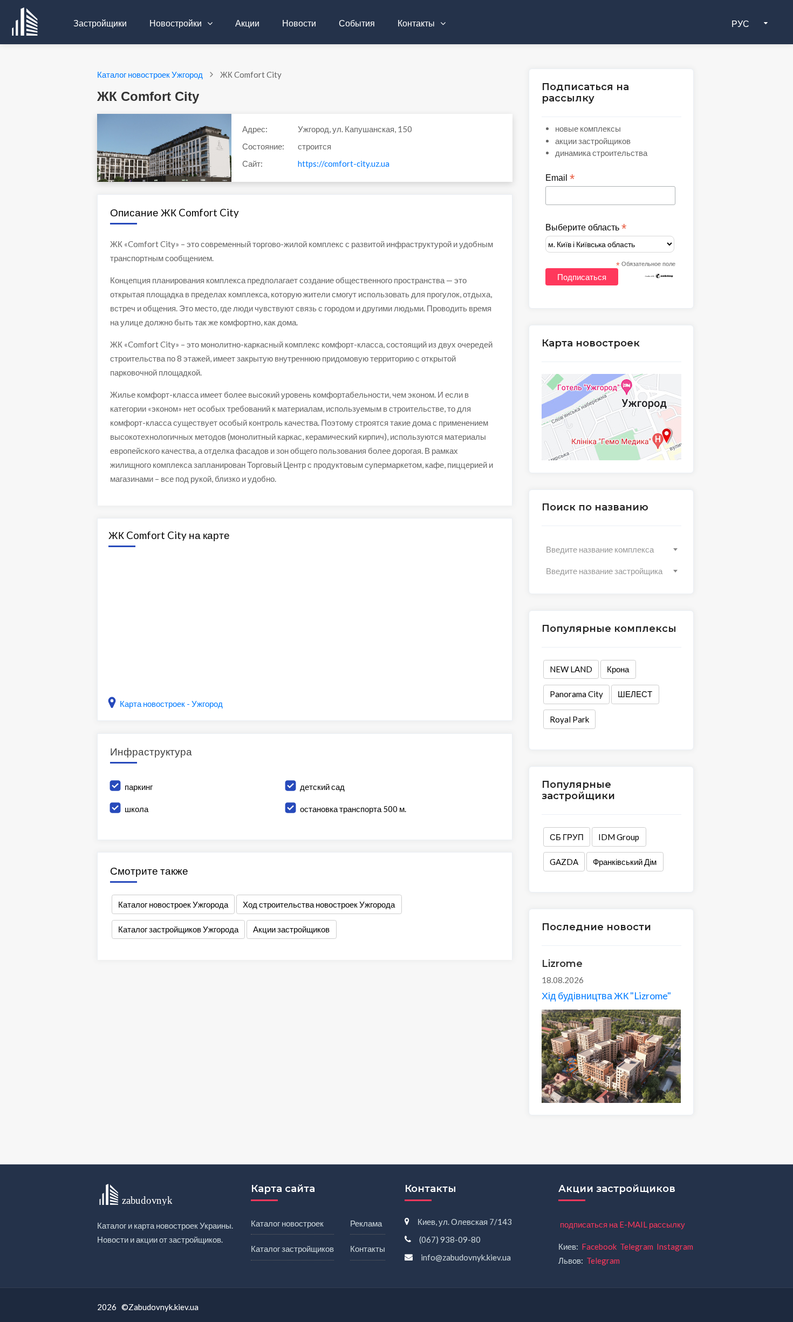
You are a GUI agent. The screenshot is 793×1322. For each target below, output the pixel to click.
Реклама (366, 1223)
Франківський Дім (625, 862)
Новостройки (176, 23)
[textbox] (611, 549)
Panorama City (576, 694)
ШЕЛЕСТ (635, 694)
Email (560, 178)
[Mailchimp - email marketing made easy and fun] (659, 275)
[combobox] (611, 549)
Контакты (417, 23)
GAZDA (564, 862)
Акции (247, 23)
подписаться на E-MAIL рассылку (622, 1224)
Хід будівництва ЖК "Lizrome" (606, 995)
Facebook (599, 1246)
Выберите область (585, 227)
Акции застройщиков (291, 929)
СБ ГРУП (567, 837)
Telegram (636, 1246)
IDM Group (618, 837)
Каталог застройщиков (292, 1248)
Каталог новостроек (287, 1223)
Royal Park (569, 719)
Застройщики (100, 23)
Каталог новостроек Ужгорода (173, 904)
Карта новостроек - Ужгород (171, 703)
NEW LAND (571, 669)
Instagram (675, 1246)
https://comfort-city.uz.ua (343, 163)
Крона (618, 669)
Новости (299, 23)
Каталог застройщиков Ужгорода (178, 929)
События (357, 23)
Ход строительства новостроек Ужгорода (319, 904)
